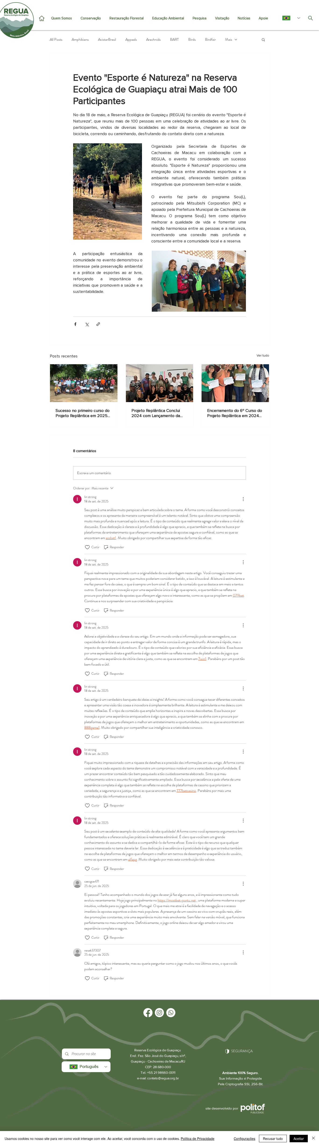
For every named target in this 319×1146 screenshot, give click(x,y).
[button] (263, 39)
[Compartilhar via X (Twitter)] (87, 324)
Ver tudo (263, 355)
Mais (228, 39)
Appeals (131, 39)
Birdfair (210, 39)
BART (174, 39)
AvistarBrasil (107, 39)
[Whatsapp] (170, 1012)
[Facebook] (147, 1012)
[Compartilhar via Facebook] (75, 324)
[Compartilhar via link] (98, 324)
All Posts (56, 39)
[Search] (310, 18)
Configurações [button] (244, 1138)
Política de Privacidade (197, 1138)
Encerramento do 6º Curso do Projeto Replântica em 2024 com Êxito (234, 413)
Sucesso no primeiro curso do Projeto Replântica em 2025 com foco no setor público (83, 413)
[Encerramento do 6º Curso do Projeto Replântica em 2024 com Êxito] (235, 383)
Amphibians (80, 39)
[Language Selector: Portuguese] (288, 18)
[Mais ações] (243, 499)
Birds (192, 39)
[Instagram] (159, 1012)
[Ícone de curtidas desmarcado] (87, 547)
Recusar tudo (273, 1138)
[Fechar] (313, 1138)
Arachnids (153, 39)
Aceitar (299, 1138)
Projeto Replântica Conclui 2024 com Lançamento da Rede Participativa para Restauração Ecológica (155, 413)
